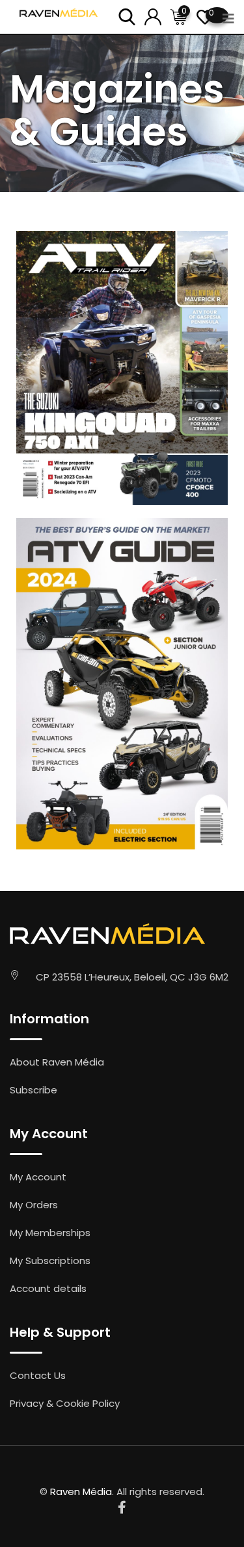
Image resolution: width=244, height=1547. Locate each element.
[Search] (127, 15)
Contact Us (38, 1375)
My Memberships (50, 1232)
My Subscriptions (50, 1260)
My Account (38, 1177)
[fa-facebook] (122, 1507)
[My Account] (153, 15)
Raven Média (81, 1491)
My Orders (34, 1205)
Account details (48, 1288)
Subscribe (33, 1090)
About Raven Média (57, 1062)
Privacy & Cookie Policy (65, 1403)
